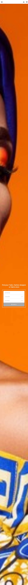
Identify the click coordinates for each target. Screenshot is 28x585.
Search (14, 304)
